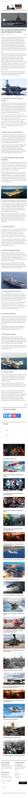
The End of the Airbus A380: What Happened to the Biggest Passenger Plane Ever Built (13, 687)
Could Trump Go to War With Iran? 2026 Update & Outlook (13, 511)
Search (16, 776)
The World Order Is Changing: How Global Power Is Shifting (13, 475)
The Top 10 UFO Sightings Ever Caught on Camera (13, 595)
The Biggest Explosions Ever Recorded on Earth (12, 670)
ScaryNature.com (5, 774)
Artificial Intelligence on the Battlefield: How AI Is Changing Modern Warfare (13, 529)
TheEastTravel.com (5, 765)
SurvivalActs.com (19, 765)
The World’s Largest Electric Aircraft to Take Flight (13, 559)
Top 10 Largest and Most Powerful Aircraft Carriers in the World (13, 31)
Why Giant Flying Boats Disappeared (10, 719)
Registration (17, 774)
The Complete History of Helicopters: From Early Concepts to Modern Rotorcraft (13, 631)
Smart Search (17, 777)
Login (16, 772)
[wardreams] (14, 6)
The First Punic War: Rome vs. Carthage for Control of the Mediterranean (13, 544)
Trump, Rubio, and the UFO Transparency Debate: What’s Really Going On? (13, 494)
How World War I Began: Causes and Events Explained (14, 755)
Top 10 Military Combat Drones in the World (12, 579)
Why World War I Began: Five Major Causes (11, 737)
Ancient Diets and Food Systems (10, 459)
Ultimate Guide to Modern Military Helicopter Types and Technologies (13, 651)
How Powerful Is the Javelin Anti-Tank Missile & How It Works (13, 614)
